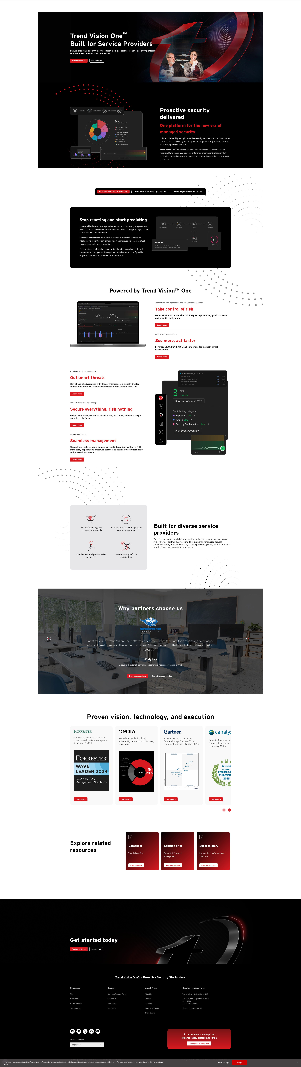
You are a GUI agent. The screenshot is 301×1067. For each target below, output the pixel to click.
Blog (71, 994)
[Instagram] (91, 1031)
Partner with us (78, 60)
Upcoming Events (152, 1008)
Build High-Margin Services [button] (188, 191)
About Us (148, 994)
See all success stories (149, 673)
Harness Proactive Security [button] (113, 191)
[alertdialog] (150, 1063)
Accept (239, 1062)
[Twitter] (85, 1031)
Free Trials (112, 1008)
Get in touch (96, 61)
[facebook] (78, 1031)
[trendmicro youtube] (97, 1031)
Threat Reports (76, 1003)
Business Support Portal (117, 994)
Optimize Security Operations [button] (150, 191)
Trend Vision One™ (127, 977)
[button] (49, 638)
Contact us (177, 325)
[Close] (297, 1062)
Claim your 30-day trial (198, 1042)
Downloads (112, 1003)
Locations (148, 1003)
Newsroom (74, 999)
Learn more (161, 324)
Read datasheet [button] (136, 865)
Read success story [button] (208, 865)
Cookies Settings (223, 1062)
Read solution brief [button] (173, 865)
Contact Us (112, 999)
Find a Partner (75, 1008)
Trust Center (150, 1013)
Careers (148, 999)
